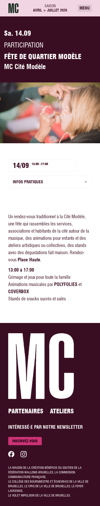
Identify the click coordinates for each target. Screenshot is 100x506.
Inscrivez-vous (25, 441)
